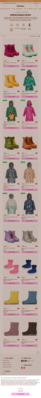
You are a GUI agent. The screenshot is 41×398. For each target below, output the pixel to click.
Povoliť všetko (20, 394)
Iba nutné (21, 388)
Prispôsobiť (20, 390)
